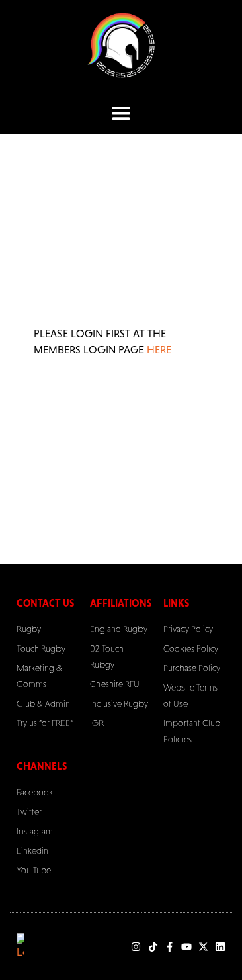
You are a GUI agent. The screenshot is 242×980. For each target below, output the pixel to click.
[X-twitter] (203, 947)
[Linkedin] (220, 947)
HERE (159, 349)
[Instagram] (136, 947)
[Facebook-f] (170, 947)
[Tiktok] (153, 947)
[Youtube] (187, 947)
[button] (121, 112)
